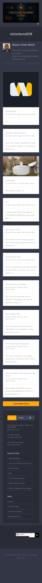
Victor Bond (12, 114)
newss (33, 205)
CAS (6, 202)
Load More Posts (21, 404)
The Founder (21, 164)
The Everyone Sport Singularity (17, 344)
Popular (12, 418)
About (33, 114)
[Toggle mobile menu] (38, 24)
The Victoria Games (12, 229)
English (22, 534)
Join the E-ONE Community (15, 133)
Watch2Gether (21, 88)
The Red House (13, 435)
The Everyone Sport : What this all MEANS (20, 426)
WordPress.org (14, 516)
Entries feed (13, 506)
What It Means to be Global (15, 284)
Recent (21, 418)
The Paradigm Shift (12, 314)
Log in (10, 501)
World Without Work (13, 257)
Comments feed (15, 511)
